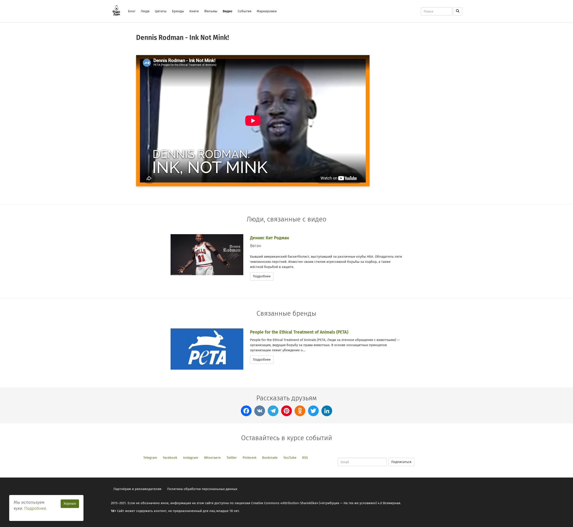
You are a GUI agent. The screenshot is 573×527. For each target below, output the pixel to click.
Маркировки (267, 11)
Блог (131, 11)
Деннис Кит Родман (269, 237)
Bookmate (270, 458)
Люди (145, 11)
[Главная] (118, 10)
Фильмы (210, 11)
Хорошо (70, 503)
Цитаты (161, 11)
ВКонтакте (212, 458)
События (244, 11)
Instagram (190, 458)
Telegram (150, 458)
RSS (305, 458)
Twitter (232, 458)
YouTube (289, 458)
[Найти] (457, 11)
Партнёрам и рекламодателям (137, 489)
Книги (194, 11)
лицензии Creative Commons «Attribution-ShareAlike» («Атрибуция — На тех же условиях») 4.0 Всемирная (317, 503)
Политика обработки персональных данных (202, 489)
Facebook (170, 458)
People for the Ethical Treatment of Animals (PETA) (299, 332)
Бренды (178, 11)
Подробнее (262, 276)
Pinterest (249, 458)
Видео (227, 11)
